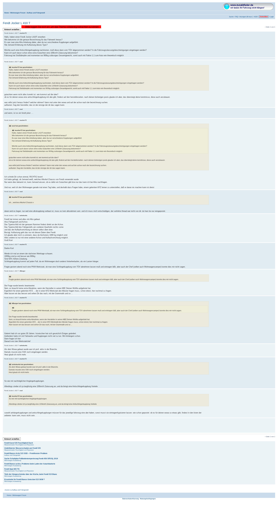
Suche (231, 17)
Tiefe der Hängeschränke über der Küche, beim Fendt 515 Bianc (30, 474)
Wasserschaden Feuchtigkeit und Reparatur (19, 445)
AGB (255, 17)
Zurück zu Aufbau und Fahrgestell (16, 490)
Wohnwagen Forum (17, 13)
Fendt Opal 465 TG (11, 469)
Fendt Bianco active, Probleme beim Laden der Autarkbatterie (29, 464)
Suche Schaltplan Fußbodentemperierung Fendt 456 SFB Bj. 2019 (31, 459)
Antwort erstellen (11, 29)
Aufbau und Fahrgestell (36, 13)
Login (272, 17)
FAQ (236, 17)
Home (6, 13)
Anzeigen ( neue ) (246, 17)
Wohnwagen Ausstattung (12, 460)
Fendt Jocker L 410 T (16, 23)
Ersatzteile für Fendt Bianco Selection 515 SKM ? (24, 479)
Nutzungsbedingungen (148, 498)
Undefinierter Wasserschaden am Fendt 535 (22, 448)
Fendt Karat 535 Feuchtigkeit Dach (18, 443)
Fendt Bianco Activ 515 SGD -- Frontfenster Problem (25, 453)
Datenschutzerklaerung (130, 498)
